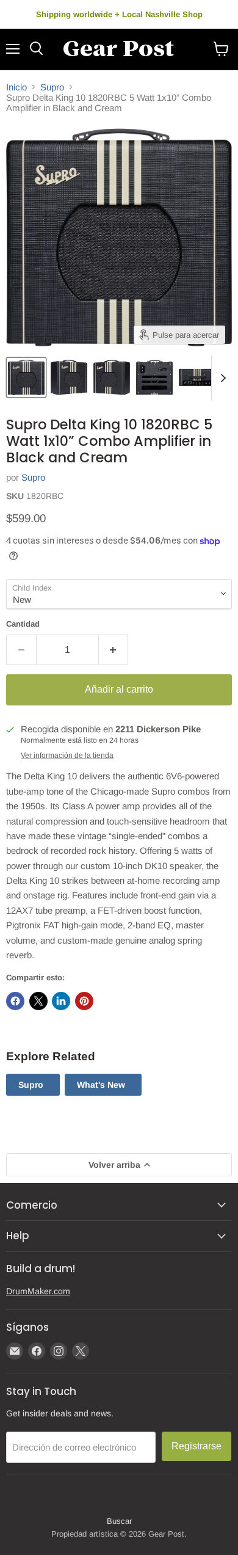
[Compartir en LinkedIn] (61, 1001)
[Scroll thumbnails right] (221, 378)
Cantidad (23, 623)
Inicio (16, 87)
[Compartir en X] (38, 1001)
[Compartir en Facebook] (15, 1001)
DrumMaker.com (38, 1291)
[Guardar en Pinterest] (84, 1001)
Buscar (119, 1521)
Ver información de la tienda (67, 755)
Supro (52, 87)
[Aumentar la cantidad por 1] (114, 650)
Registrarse (196, 1446)
